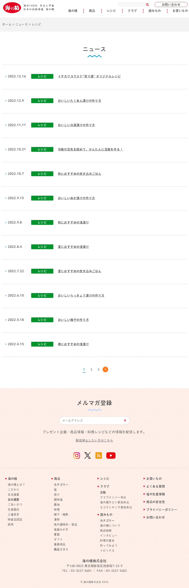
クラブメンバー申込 (113, 497)
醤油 (57, 504)
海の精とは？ (16, 484)
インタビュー (109, 535)
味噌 (57, 509)
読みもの (155, 10)
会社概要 (13, 499)
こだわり (13, 489)
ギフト (58, 539)
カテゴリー (61, 484)
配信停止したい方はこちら (94, 440)
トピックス (107, 550)
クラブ (132, 10)
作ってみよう (109, 545)
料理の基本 (107, 540)
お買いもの (180, 10)
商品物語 (106, 530)
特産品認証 (15, 519)
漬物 (57, 519)
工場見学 (13, 514)
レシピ (111, 10)
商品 (92, 10)
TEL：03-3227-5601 (77, 570)
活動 (103, 492)
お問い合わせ (171, 4)
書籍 (57, 534)
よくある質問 (155, 486)
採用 (11, 524)
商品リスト (61, 549)
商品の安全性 (155, 502)
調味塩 (58, 499)
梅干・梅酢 (61, 514)
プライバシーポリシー (161, 509)
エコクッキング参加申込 (116, 507)
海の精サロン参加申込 (114, 502)
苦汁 (57, 494)
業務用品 (60, 544)
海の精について (110, 525)
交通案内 (13, 509)
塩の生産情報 (155, 494)
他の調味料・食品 (65, 524)
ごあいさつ (15, 504)
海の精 (72, 10)
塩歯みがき (61, 529)
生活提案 (13, 494)
